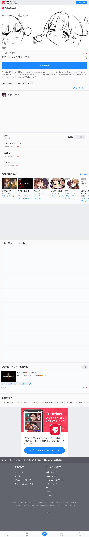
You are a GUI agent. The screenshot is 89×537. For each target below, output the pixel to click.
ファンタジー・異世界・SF (54, 480)
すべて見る (83, 174)
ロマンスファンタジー (53, 476)
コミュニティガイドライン (41, 502)
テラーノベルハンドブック (25, 502)
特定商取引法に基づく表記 (70, 502)
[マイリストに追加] (85, 57)
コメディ (49, 496)
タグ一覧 (17, 476)
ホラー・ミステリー (52, 484)
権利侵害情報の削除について (30, 505)
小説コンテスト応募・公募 (23, 480)
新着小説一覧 (19, 472)
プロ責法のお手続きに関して (47, 505)
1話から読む (44, 65)
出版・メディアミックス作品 (24, 484)
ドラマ (48, 492)
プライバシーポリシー (62, 505)
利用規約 (14, 502)
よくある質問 (17, 505)
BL (47, 488)
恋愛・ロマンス (51, 472)
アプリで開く (81, 2)
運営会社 (72, 505)
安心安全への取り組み (55, 502)
